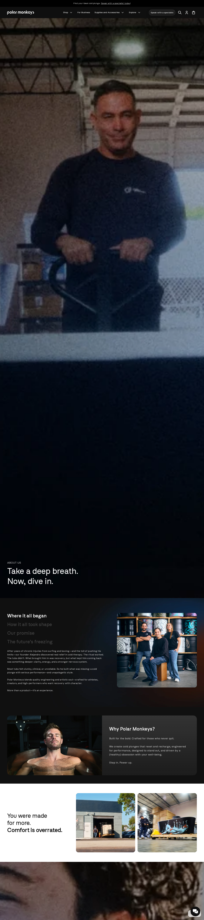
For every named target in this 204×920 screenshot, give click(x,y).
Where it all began (27, 616)
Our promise (20, 633)
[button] (195, 911)
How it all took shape (29, 624)
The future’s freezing (30, 642)
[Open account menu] (186, 12)
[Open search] (180, 12)
